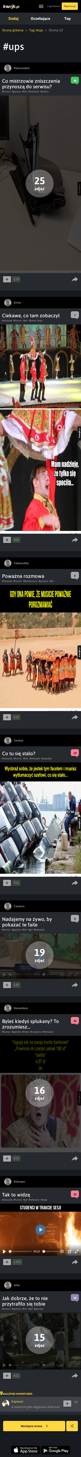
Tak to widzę (16, 1194)
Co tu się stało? (18, 753)
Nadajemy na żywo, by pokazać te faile (27, 921)
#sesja (44, 1199)
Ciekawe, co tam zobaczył (31, 315)
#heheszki (33, 91)
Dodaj (13, 18)
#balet (32, 320)
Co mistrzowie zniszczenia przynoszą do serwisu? (31, 83)
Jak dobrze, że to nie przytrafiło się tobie (25, 1301)
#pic (25, 320)
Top (67, 18)
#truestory (35, 1031)
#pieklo (44, 91)
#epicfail (38, 1308)
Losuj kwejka (72, 1426)
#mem (25, 1031)
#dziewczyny (30, 581)
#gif (30, 929)
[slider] (20, 1251)
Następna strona (32, 1426)
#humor (6, 91)
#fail (24, 91)
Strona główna (12, 30)
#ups (40, 320)
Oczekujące (40, 18)
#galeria (16, 91)
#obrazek (7, 320)
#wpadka (47, 758)
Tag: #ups (36, 30)
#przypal (43, 581)
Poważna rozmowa (23, 576)
